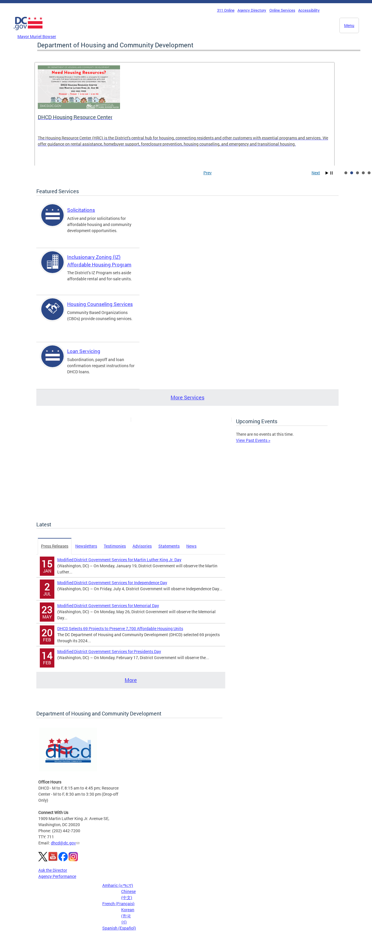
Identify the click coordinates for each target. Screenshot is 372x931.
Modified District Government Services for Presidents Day (109, 651)
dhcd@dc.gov (63, 843)
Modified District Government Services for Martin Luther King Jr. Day (119, 559)
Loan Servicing (83, 351)
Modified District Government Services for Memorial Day (108, 605)
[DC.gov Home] (28, 31)
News (191, 546)
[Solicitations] (52, 220)
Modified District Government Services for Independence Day (112, 582)
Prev (207, 172)
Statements (169, 546)
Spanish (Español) (119, 928)
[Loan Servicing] (52, 361)
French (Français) (118, 903)
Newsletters (86, 546)
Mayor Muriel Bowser (36, 36)
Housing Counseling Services (100, 304)
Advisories (142, 546)
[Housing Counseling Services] (52, 314)
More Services (187, 397)
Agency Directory (251, 10)
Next (316, 172)
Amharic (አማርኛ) (117, 885)
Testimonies (115, 546)
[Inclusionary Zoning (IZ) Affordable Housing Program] (52, 267)
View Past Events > (253, 440)
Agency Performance (57, 876)
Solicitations (81, 210)
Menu (349, 25)
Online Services (282, 10)
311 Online (226, 10)
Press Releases (54, 546)
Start (327, 173)
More (131, 680)
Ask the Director (52, 870)
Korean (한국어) (127, 916)
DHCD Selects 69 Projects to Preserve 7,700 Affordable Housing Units (120, 628)
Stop (331, 173)
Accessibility (309, 10)
